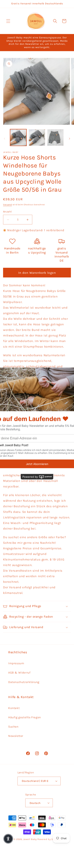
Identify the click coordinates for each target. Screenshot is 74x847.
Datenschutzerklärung (23, 682)
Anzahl (7, 211)
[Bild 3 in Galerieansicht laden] (55, 137)
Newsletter (15, 736)
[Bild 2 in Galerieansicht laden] (37, 137)
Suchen (13, 726)
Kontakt (14, 708)
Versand (7, 204)
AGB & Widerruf (19, 672)
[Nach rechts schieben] (69, 138)
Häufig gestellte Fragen (24, 717)
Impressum (16, 663)
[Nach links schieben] (4, 138)
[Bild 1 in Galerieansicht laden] (18, 137)
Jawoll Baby (30, 839)
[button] (8, 21)
